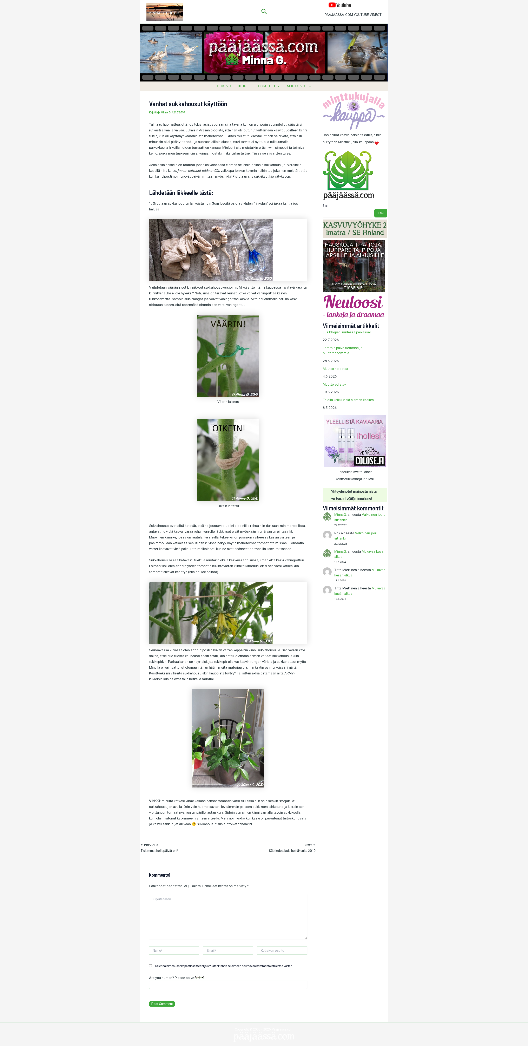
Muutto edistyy (334, 384)
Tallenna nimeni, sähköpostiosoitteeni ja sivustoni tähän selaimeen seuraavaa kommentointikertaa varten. (224, 966)
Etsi (325, 205)
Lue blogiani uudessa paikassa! (347, 332)
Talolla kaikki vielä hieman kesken (348, 400)
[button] (264, 12)
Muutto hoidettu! (336, 369)
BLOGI (243, 86)
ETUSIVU (224, 86)
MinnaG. (340, 514)
